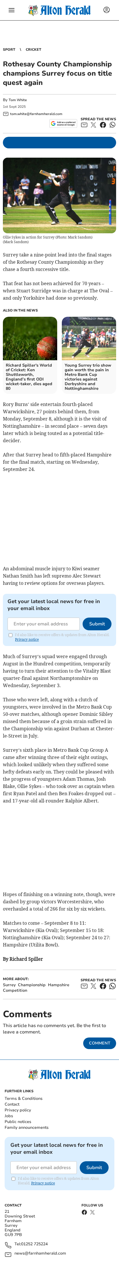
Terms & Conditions (23, 1098)
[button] (11, 10)
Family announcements (27, 1127)
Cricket (33, 49)
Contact (12, 1104)
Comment (99, 1043)
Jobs (9, 1116)
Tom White (18, 100)
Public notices (18, 1121)
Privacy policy (18, 1110)
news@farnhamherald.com (40, 1253)
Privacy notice (27, 639)
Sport (9, 49)
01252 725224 (34, 1244)
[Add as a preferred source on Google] (63, 123)
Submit (97, 624)
